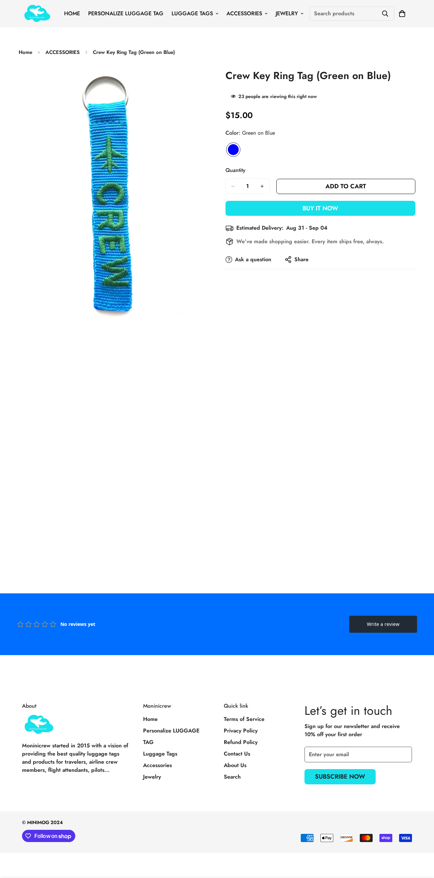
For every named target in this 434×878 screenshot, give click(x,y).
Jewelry (287, 13)
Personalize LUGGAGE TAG (125, 13)
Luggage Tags (192, 13)
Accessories (244, 13)
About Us (235, 765)
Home (72, 13)
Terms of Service (244, 719)
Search (232, 777)
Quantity (235, 170)
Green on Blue (233, 149)
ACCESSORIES (62, 52)
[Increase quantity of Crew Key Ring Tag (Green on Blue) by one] (262, 186)
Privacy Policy (241, 730)
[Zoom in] (202, 81)
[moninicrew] (37, 13)
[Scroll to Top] (421, 841)
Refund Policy (241, 742)
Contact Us (237, 754)
